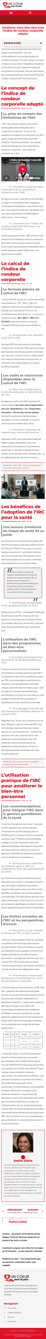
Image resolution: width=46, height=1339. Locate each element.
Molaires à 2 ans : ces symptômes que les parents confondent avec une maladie (21, 1261)
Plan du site (35, 1335)
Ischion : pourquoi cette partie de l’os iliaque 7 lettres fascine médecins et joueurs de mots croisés (21, 1236)
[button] (11, 12)
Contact (8, 1335)
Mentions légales (21, 1335)
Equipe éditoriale (23, 1336)
